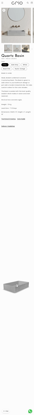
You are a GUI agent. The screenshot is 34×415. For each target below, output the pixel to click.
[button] (2, 3)
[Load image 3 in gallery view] (25, 48)
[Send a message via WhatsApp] (30, 411)
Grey (5, 65)
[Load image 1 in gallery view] (8, 48)
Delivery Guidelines (8, 126)
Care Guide (21, 119)
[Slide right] (32, 49)
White (25, 65)
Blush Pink (6, 69)
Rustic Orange (20, 69)
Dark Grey (14, 65)
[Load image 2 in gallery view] (17, 48)
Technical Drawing (8, 119)
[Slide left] (2, 49)
